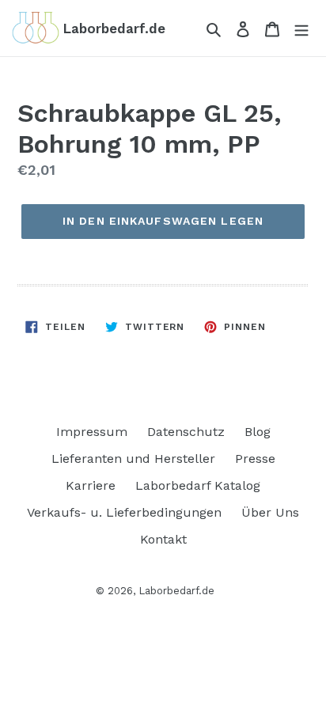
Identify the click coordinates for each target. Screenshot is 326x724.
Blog (257, 431)
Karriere (91, 485)
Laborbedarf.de (176, 591)
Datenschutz (186, 431)
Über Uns (270, 512)
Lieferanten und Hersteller (133, 458)
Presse (255, 458)
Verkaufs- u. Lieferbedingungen (124, 512)
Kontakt (163, 539)
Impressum (91, 431)
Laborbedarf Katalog (197, 485)
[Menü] (301, 28)
